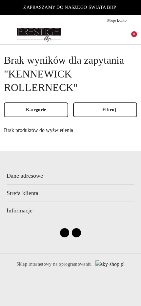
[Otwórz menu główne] (7, 35)
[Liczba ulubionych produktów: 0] (115, 35)
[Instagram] (76, 232)
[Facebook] (64, 232)
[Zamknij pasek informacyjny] (134, 8)
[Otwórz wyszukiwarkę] (102, 35)
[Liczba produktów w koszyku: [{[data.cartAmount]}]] (129, 35)
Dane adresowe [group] (25, 175)
